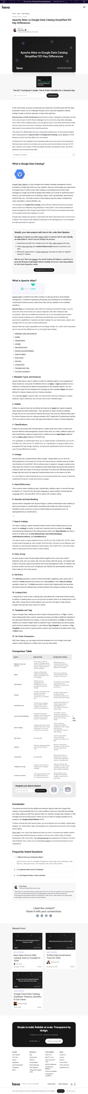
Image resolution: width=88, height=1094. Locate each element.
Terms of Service (64, 1065)
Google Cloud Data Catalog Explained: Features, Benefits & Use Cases (27, 997)
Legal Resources (64, 1067)
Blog (31, 1054)
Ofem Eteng (21, 30)
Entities (17, 337)
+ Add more (74, 718)
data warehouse (42, 252)
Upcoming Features (17, 1065)
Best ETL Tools (49, 1057)
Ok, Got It (61, 1091)
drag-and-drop (27, 246)
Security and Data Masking (24, 351)
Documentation (34, 1062)
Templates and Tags (22, 368)
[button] (44, 860)
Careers (62, 1057)
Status (14, 1070)
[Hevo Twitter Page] (75, 1084)
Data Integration (34, 1067)
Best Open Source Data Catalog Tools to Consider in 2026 (27, 958)
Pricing (14, 1060)
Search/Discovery (21, 347)
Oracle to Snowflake (51, 1071)
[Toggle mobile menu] (84, 7)
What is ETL (48, 1054)
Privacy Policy (63, 1062)
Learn (18, 13)
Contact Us (63, 1054)
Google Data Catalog (19, 184)
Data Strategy (19, 952)
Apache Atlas (17, 297)
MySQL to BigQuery (50, 1064)
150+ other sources (55, 243)
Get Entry (18, 361)
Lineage (18, 344)
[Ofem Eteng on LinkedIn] (25, 30)
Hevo (40, 237)
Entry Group (19, 358)
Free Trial (15, 1057)
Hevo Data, (16, 832)
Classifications (20, 340)
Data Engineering (34, 1065)
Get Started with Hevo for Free (44, 270)
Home (14, 13)
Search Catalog (20, 354)
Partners (62, 1060)
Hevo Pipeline (16, 1054)
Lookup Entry (19, 364)
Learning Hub (33, 1057)
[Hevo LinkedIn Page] (72, 1084)
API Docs (32, 1060)
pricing (47, 841)
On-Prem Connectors (22, 371)
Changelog (15, 1067)
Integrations (15, 1062)
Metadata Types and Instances (26, 333)
